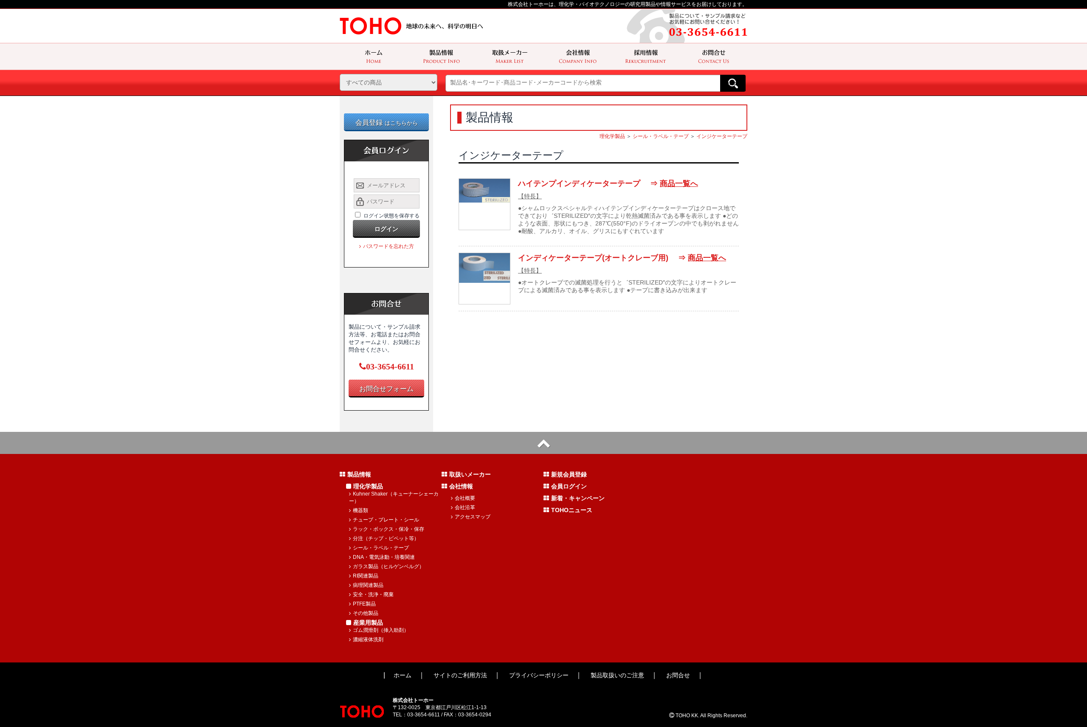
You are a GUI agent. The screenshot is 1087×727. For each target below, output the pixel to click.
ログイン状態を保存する (391, 216)
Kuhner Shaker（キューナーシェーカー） (394, 497)
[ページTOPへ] (543, 443)
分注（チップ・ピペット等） (386, 538)
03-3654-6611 (390, 366)
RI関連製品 (365, 576)
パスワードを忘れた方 (388, 246)
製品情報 (359, 474)
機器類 (360, 510)
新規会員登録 (569, 474)
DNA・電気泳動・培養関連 (384, 557)
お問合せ (678, 675)
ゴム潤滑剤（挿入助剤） (381, 630)
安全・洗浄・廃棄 (373, 594)
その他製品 (365, 613)
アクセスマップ (472, 517)
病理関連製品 (368, 585)
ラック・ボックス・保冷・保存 (388, 529)
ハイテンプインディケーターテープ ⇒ (608, 183)
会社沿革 (465, 507)
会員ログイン (569, 486)
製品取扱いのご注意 (617, 675)
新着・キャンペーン (578, 498)
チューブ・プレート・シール (386, 520)
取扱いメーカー (470, 474)
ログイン (386, 228)
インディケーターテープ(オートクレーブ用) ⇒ (622, 258)
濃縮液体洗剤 (368, 639)
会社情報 (461, 486)
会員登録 (386, 122)
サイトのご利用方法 (460, 675)
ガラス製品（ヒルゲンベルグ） (388, 566)
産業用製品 (368, 622)
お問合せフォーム (386, 388)
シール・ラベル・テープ (661, 136)
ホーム (402, 675)
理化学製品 (612, 136)
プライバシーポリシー (539, 675)
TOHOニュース (571, 510)
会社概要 (465, 498)
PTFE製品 (364, 604)
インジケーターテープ (721, 136)
